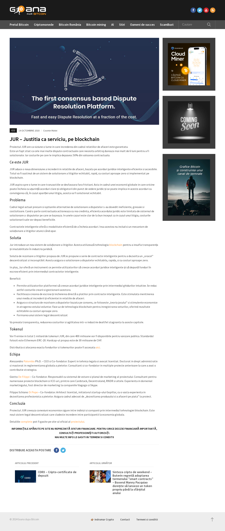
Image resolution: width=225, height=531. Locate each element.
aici (98, 347)
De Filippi (24, 376)
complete (26, 421)
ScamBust (167, 25)
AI (112, 25)
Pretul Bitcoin (19, 25)
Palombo (29, 361)
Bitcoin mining (96, 25)
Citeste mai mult (47, 477)
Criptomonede (44, 25)
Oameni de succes (142, 25)
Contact (125, 519)
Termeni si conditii (147, 519)
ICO (13, 130)
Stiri (122, 25)
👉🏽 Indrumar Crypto (102, 519)
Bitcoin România (70, 25)
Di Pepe (33, 392)
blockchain (115, 244)
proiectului (77, 421)
